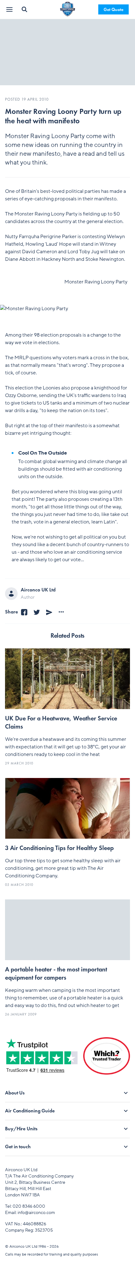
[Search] (24, 9)
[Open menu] (10, 9)
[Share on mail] (49, 612)
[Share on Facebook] (24, 612)
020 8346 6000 (29, 1206)
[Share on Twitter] (36, 612)
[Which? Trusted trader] (106, 1060)
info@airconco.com (36, 1213)
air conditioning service (96, 552)
